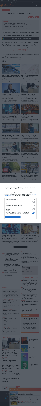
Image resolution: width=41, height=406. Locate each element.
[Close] (39, 185)
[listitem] (20, 199)
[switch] (33, 202)
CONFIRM (13, 217)
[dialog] (20, 203)
